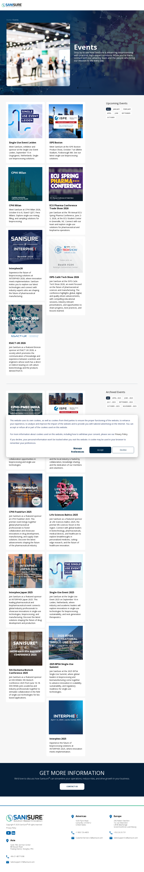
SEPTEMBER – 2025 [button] (126, 402)
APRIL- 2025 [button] (116, 398)
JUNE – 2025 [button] (128, 398)
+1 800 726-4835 (82, 832)
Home (9, 20)
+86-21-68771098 (17, 856)
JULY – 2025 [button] (111, 402)
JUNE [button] (116, 113)
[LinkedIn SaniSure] (13, 832)
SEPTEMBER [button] (126, 113)
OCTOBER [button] (110, 117)
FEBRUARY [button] (127, 109)
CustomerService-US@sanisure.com (89, 838)
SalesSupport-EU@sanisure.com (126, 838)
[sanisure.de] (12, 5)
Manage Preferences (77, 450)
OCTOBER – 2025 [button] (113, 406)
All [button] (108, 398)
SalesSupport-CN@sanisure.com (22, 862)
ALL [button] (108, 109)
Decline (123, 450)
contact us (72, 786)
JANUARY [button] (116, 109)
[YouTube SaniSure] (9, 832)
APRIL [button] (109, 113)
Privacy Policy (121, 434)
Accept (100, 450)
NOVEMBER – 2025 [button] (129, 406)
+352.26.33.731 (120, 832)
